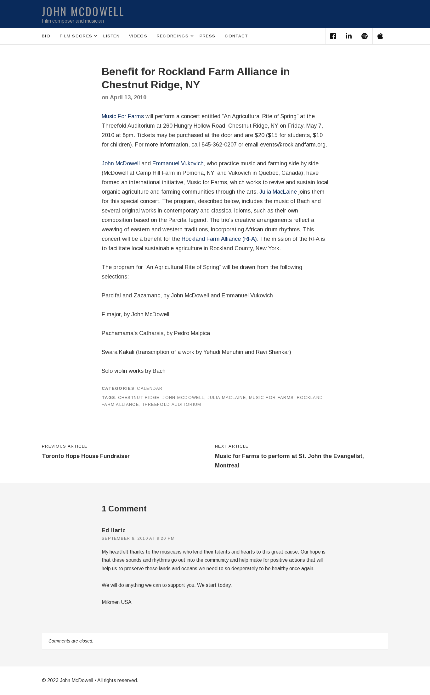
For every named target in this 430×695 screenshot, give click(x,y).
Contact (236, 36)
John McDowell (121, 163)
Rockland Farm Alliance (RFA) (219, 239)
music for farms (271, 397)
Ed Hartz (114, 530)
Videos (138, 36)
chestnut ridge (139, 397)
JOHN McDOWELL (83, 11)
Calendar (149, 388)
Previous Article (86, 452)
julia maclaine (226, 397)
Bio (46, 36)
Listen (111, 36)
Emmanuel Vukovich (178, 163)
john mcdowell (183, 397)
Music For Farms (123, 116)
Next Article (289, 456)
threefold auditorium (171, 404)
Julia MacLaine (278, 192)
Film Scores (79, 35)
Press (208, 36)
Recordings (176, 35)
